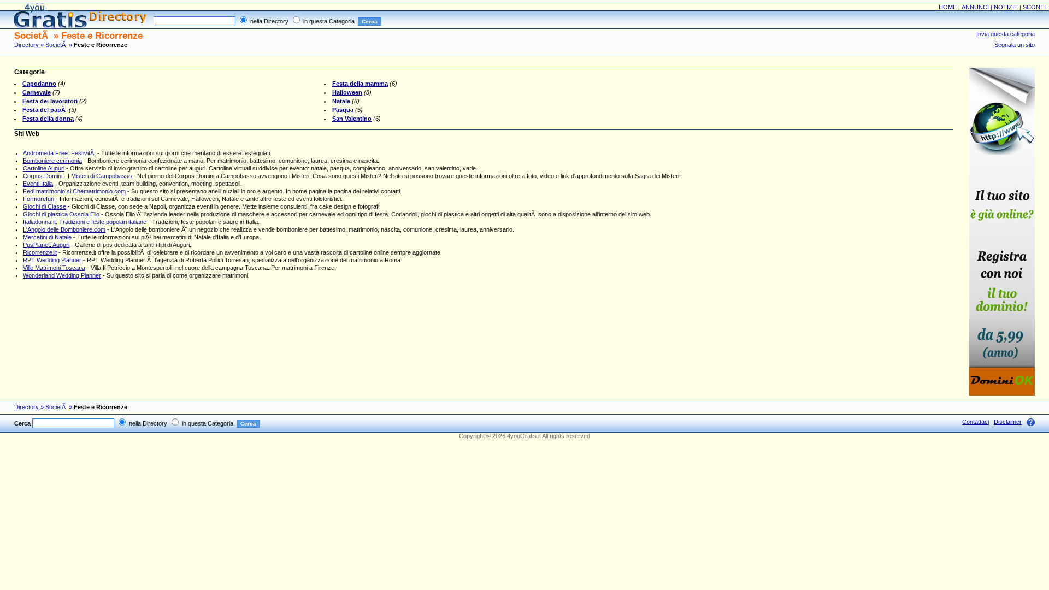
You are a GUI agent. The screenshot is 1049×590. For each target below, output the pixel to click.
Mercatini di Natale (47, 237)
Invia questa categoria (1005, 34)
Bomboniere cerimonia (52, 160)
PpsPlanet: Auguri (46, 244)
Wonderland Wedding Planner (62, 275)
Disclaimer (1008, 421)
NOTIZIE (1006, 7)
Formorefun (38, 199)
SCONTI (1034, 7)
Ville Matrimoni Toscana (54, 267)
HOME (948, 7)
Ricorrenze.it (40, 252)
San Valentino (352, 118)
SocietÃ (56, 45)
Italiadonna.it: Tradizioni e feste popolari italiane (84, 222)
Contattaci (975, 421)
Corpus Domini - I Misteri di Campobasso (77, 176)
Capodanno (39, 83)
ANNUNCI (975, 7)
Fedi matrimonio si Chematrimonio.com (74, 191)
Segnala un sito (1014, 45)
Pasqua (342, 110)
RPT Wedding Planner (52, 260)
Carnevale (36, 92)
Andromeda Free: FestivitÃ (59, 153)
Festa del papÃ (44, 110)
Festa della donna (48, 118)
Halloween (347, 92)
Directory (26, 45)
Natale (341, 101)
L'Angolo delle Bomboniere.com (64, 229)
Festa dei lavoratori (50, 101)
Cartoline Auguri (43, 168)
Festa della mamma (360, 83)
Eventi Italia (38, 183)
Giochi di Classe (44, 206)
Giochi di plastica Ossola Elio (61, 214)
